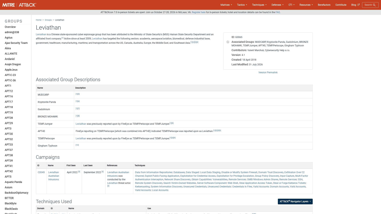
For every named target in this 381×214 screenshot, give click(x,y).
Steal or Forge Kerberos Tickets (289, 183)
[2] (193, 42)
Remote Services (237, 179)
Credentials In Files (242, 186)
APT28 (9, 117)
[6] (79, 101)
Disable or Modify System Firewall (239, 172)
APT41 (9, 166)
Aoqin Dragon (13, 64)
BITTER (9, 198)
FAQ (278, 12)
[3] (195, 42)
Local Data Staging (210, 172)
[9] (173, 123)
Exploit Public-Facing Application (162, 175)
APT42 (9, 171)
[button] (226, 5)
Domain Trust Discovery (270, 172)
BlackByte (11, 203)
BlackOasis (11, 208)
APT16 (9, 96)
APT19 (9, 112)
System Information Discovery (166, 186)
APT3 (8, 128)
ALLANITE (11, 53)
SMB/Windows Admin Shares (262, 179)
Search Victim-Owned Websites (179, 183)
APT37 (9, 149)
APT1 (8, 85)
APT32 (9, 139)
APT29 (9, 123)
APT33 (9, 144)
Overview (10, 26)
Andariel (10, 59)
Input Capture (287, 175)
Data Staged (192, 172)
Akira (8, 48)
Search (369, 4)
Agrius (8, 37)
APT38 (9, 155)
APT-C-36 (10, 80)
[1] (63, 38)
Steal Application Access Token (255, 183)
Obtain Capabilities (201, 179)
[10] (77, 145)
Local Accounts (160, 190)
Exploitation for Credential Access (198, 175)
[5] (79, 94)
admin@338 (12, 32)
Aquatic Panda (13, 182)
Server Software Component (212, 183)
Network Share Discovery (177, 179)
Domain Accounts (279, 186)
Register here (198, 12)
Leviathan (41, 34)
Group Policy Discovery (267, 175)
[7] (79, 109)
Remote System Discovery (148, 183)
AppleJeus (11, 69)
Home (38, 20)
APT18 (9, 107)
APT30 (9, 133)
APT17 (9, 101)
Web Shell (233, 183)
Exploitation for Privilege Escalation (235, 175)
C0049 (41, 172)
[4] (197, 42)
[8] (79, 116)
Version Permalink (268, 72)
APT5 (8, 176)
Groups (48, 20)
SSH (300, 179)
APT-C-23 (10, 75)
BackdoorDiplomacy (16, 192)
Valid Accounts (261, 186)
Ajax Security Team (16, 42)
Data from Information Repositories (153, 172)
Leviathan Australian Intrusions (53, 176)
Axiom (8, 187)
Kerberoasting (142, 186)
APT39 (9, 160)
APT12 (9, 91)
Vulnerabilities (220, 179)
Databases (179, 172)
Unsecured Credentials (195, 186)
